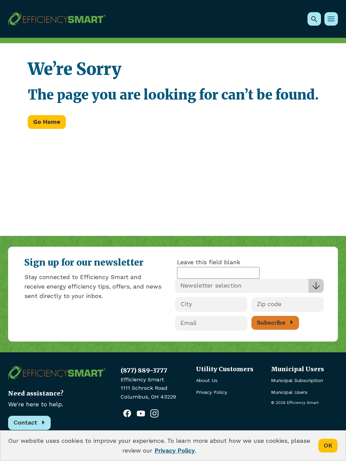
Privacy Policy (211, 392)
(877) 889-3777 (144, 370)
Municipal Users (289, 392)
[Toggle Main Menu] (331, 19)
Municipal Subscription (297, 380)
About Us (207, 380)
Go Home (46, 121)
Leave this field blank (208, 262)
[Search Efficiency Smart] (314, 19)
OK (328, 445)
